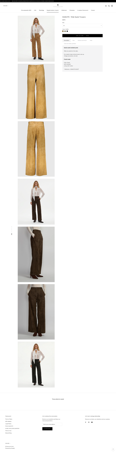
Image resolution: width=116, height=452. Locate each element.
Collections (64, 10)
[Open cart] (112, 6)
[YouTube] (91, 422)
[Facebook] (85, 422)
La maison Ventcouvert (82, 10)
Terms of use (8, 430)
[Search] (109, 6)
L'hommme (72, 10)
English (5, 5)
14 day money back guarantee (12, 428)
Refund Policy (8, 433)
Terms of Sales (8, 419)
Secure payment (9, 426)
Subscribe (47, 428)
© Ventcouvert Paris (9, 446)
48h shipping (8, 421)
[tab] (66, 40)
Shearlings (41, 10)
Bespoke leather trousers (53, 10)
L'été (35, 10)
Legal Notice (8, 423)
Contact (93, 10)
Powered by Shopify (10, 448)
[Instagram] (88, 422)
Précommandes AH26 (26, 10)
